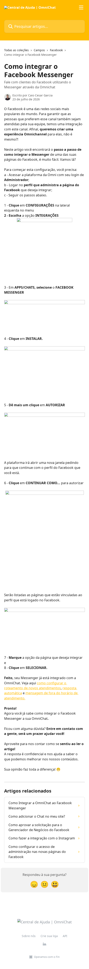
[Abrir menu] (81, 7)
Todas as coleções (16, 50)
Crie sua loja (49, 936)
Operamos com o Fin (47, 957)
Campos (39, 50)
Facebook (56, 50)
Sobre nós (29, 936)
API (65, 936)
